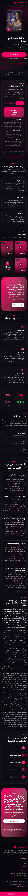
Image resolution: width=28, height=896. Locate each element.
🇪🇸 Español (18, 873)
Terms (25, 863)
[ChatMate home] (20, 3)
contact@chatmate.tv (22, 886)
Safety (25, 866)
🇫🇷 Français (12, 873)
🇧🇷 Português (23, 875)
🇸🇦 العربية (24, 873)
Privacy (25, 861)
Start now (13, 54)
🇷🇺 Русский (16, 875)
